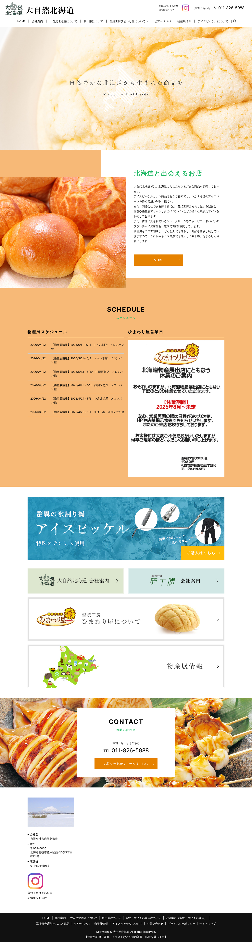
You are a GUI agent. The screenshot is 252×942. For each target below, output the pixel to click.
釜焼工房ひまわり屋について (127, 21)
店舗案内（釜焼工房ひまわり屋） (186, 918)
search (235, 21)
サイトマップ (207, 923)
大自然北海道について (63, 21)
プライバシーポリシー (181, 923)
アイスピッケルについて (213, 21)
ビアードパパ (162, 21)
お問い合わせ (155, 923)
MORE (158, 260)
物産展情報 (184, 21)
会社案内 (37, 21)
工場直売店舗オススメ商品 (52, 923)
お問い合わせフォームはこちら (126, 764)
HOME (21, 21)
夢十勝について (93, 21)
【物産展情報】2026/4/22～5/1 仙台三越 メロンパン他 (87, 412)
